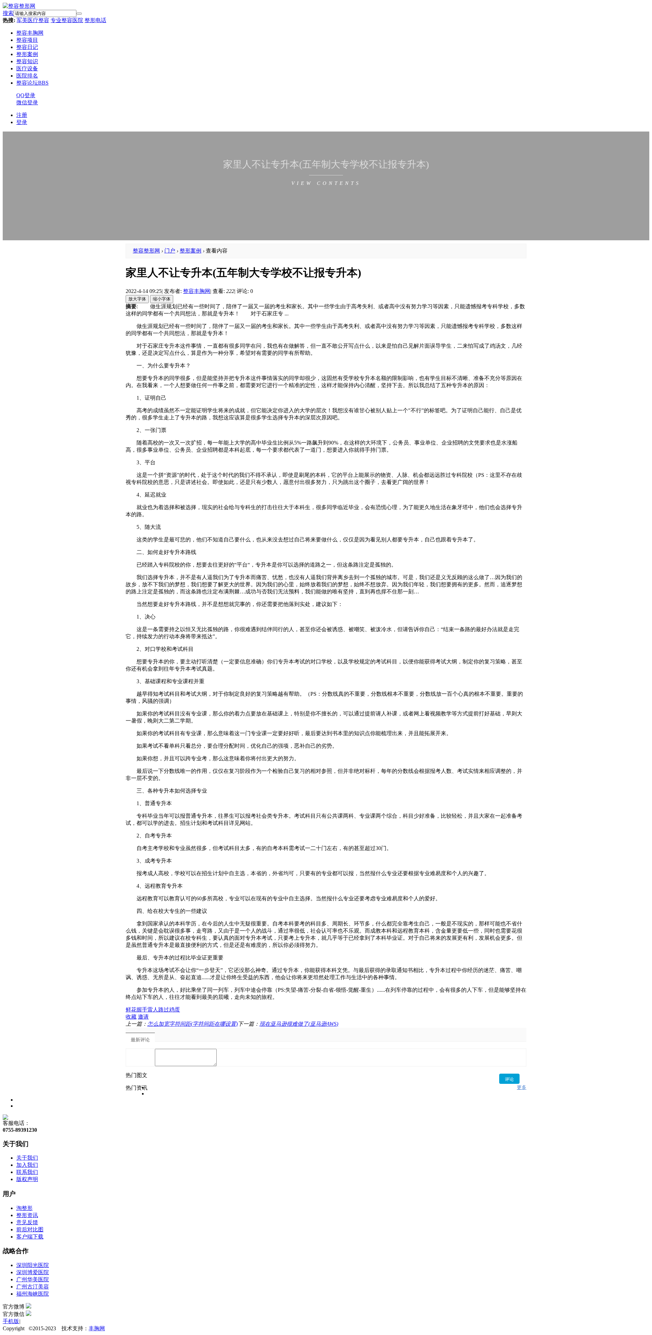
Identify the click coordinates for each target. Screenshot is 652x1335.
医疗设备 (27, 68)
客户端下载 (29, 1236)
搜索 (8, 13)
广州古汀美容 (32, 1286)
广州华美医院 (32, 1279)
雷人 (152, 1009)
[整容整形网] (19, 6)
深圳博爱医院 (32, 1272)
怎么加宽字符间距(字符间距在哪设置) (192, 1024)
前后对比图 (29, 1229)
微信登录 (27, 102)
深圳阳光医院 (32, 1265)
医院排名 (27, 76)
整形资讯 (27, 1215)
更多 (521, 1087)
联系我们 (27, 1172)
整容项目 (27, 40)
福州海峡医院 (32, 1294)
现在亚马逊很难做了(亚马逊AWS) (298, 1024)
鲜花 (131, 1009)
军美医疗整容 (33, 20)
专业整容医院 (67, 20)
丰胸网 (97, 1328)
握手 (142, 1009)
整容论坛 (32, 83)
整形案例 (27, 54)
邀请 (143, 1017)
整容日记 (27, 47)
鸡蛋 (174, 1009)
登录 (21, 122)
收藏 (131, 1017)
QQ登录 (25, 95)
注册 (21, 115)
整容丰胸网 (29, 33)
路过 (163, 1009)
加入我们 (27, 1165)
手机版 (11, 1321)
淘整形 (24, 1208)
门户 (169, 251)
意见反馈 (27, 1222)
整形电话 (95, 20)
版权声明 (27, 1179)
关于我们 (27, 1158)
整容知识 (27, 61)
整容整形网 (146, 251)
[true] (79, 14)
